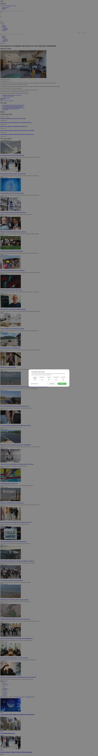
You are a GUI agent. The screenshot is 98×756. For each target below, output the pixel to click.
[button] (34, 383)
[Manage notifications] (95, 754)
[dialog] (49, 378)
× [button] (67, 370)
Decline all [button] (52, 383)
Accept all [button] (62, 383)
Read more (49, 374)
